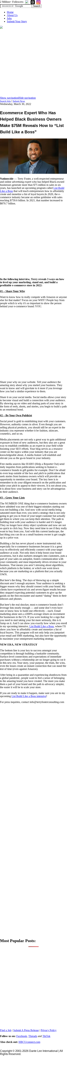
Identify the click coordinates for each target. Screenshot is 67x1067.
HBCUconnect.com (29, 1042)
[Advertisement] (33, 62)
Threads (32, 1036)
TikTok (46, 1036)
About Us (12, 15)
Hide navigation (27, 97)
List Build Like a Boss (41, 626)
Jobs (9, 18)
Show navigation (9, 97)
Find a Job (5, 1030)
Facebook (21, 1036)
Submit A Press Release (26, 1030)
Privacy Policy (49, 1030)
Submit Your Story (17, 21)
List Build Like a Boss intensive (29, 696)
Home (10, 12)
